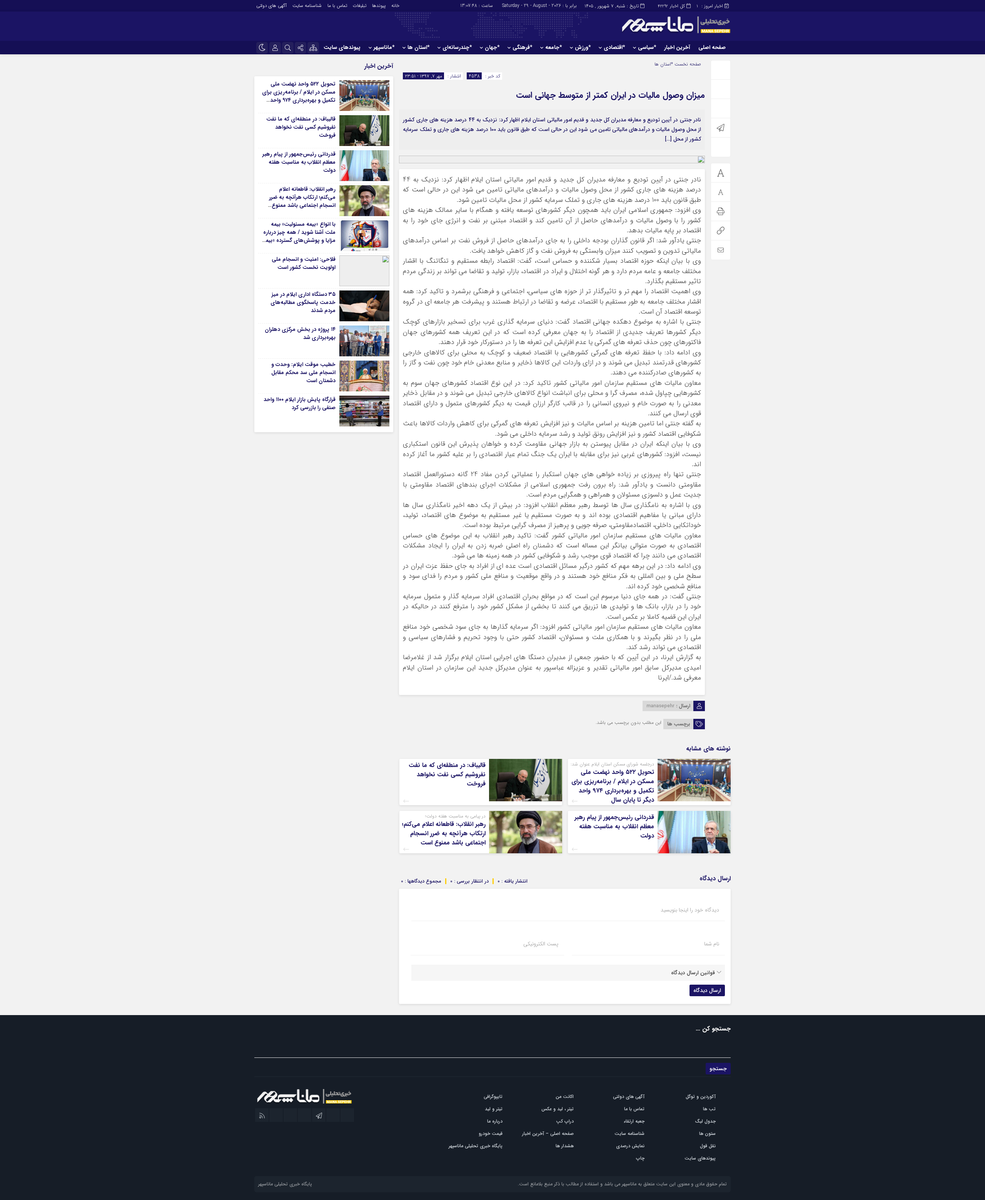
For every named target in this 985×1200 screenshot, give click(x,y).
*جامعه (553, 47)
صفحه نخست (687, 64)
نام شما (711, 944)
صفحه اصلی (712, 47)
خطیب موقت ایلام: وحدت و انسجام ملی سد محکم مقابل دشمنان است (303, 372)
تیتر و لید (494, 1109)
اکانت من (565, 1096)
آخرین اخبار (677, 47)
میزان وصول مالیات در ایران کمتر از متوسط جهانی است (610, 95)
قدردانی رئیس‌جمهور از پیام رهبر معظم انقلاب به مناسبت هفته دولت (614, 826)
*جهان (492, 47)
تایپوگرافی (493, 1096)
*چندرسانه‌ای (457, 47)
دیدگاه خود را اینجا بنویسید (690, 910)
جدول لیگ (705, 1121)
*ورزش (583, 47)
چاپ (640, 1158)
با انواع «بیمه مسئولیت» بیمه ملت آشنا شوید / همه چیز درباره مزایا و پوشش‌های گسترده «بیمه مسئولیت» (299, 236)
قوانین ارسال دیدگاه (693, 972)
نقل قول (708, 1146)
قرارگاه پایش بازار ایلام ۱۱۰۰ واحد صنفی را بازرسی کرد (300, 403)
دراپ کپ (565, 1121)
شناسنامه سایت (307, 5)
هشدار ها (565, 1146)
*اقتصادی (614, 47)
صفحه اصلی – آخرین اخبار (548, 1133)
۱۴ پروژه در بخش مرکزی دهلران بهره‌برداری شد (300, 333)
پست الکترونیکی (540, 944)
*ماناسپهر (384, 47)
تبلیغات (359, 5)
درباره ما (495, 1121)
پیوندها (379, 5)
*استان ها (418, 47)
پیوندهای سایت (342, 47)
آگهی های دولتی (271, 5)
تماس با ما (337, 5)
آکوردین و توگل (701, 1096)
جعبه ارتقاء (634, 1121)
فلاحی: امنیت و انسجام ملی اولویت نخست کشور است (304, 263)
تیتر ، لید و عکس (557, 1109)
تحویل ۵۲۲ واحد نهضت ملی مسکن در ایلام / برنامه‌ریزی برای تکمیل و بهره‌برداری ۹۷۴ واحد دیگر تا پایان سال (612, 786)
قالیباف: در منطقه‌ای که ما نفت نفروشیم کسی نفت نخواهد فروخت (447, 774)
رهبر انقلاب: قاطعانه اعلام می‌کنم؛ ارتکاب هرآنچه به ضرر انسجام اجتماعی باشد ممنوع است (444, 833)
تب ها (709, 1109)
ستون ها (707, 1133)
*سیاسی (647, 47)
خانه (395, 5)
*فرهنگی (522, 47)
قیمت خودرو (491, 1133)
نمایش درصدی (630, 1146)
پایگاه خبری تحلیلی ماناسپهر (476, 1146)
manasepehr (660, 706)
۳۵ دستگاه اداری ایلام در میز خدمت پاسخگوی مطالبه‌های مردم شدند (303, 302)
